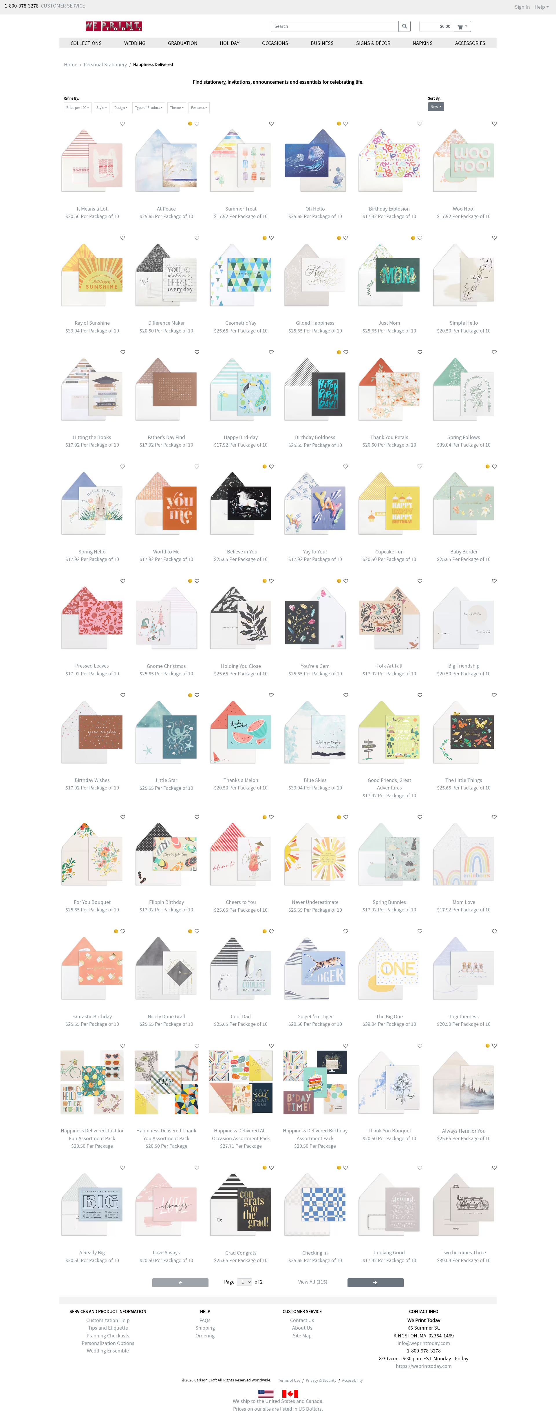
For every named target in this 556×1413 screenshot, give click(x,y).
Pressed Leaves (92, 666)
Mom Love (464, 902)
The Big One (389, 1016)
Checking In (315, 1253)
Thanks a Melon (241, 780)
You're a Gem (315, 666)
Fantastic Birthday (92, 1016)
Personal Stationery (105, 64)
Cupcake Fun (389, 552)
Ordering (205, 1335)
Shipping (205, 1328)
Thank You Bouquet (389, 1130)
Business (322, 43)
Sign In (522, 7)
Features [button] (197, 107)
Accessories (470, 43)
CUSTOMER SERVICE (63, 6)
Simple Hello (464, 323)
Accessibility (352, 1380)
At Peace (166, 209)
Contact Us (302, 1320)
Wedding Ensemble (108, 1351)
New (434, 106)
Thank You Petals (389, 437)
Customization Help (108, 1320)
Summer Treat (241, 209)
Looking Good (389, 1252)
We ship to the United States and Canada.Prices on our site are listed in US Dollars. (278, 1405)
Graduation (182, 43)
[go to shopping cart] (462, 26)
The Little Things (463, 780)
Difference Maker (166, 323)
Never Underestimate (315, 902)
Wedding (134, 43)
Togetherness (464, 1016)
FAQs (205, 1320)
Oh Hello (315, 209)
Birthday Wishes (92, 780)
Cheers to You (241, 902)
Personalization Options (108, 1343)
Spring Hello (92, 552)
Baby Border (464, 552)
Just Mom (389, 323)
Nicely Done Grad (166, 1016)
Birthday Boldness (315, 437)
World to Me (166, 552)
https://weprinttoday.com (424, 1366)
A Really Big (92, 1252)
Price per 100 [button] (76, 107)
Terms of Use (289, 1380)
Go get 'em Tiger (315, 1016)
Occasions (275, 43)
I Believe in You (240, 552)
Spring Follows (463, 437)
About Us (302, 1328)
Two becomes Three (464, 1252)
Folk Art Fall (389, 666)
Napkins (423, 43)
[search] (404, 26)
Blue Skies (315, 780)
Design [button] (119, 107)
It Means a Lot (92, 209)
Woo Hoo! (464, 209)
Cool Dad (241, 1016)
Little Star (166, 780)
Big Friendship (464, 666)
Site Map (302, 1335)
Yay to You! (315, 552)
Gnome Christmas (166, 666)
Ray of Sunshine (92, 323)
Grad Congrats (241, 1253)
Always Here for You (464, 1131)
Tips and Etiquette (108, 1328)
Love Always (166, 1252)
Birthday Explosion (389, 209)
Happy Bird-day (241, 437)
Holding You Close (241, 666)
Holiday (229, 43)
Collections (86, 43)
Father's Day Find (166, 437)
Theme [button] (175, 107)
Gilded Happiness (315, 323)
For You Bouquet (92, 902)
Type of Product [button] (147, 107)
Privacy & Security (321, 1380)
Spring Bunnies (389, 902)
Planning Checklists (108, 1335)
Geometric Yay (240, 323)
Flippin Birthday (166, 902)
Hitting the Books (92, 437)
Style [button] (100, 107)
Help (540, 7)
